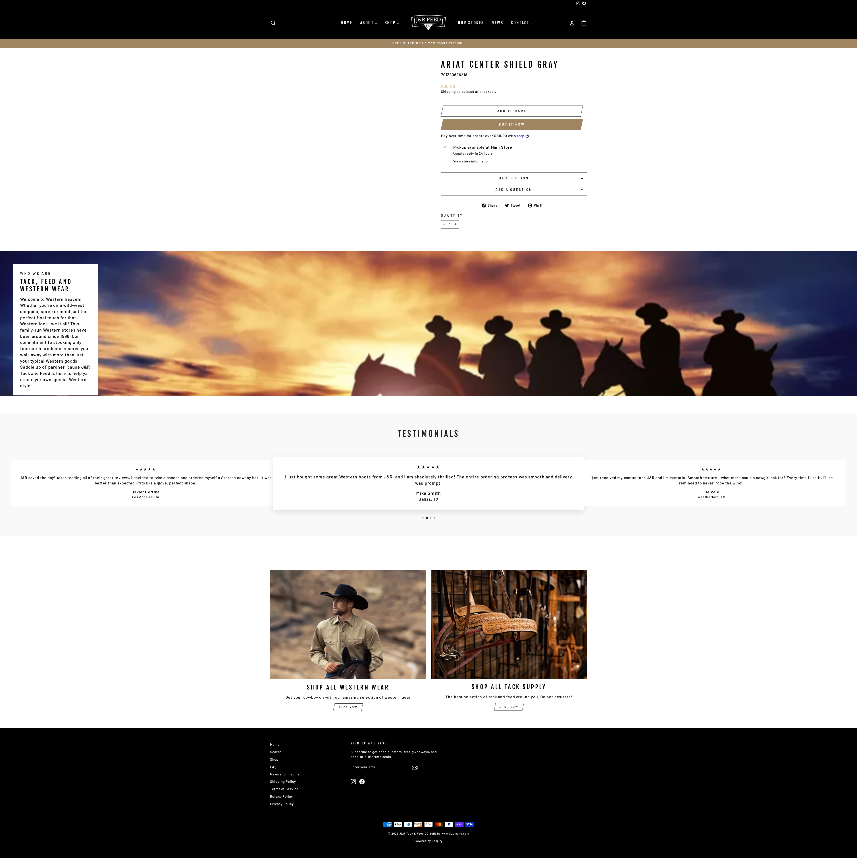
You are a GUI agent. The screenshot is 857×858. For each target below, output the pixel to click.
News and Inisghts (285, 774)
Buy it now (512, 124)
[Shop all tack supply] (509, 624)
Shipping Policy (283, 781)
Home (275, 744)
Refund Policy (281, 796)
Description (514, 178)
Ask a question (513, 189)
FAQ (273, 767)
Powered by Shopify (428, 841)
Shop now (348, 707)
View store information (471, 161)
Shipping (448, 91)
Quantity (452, 215)
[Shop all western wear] (348, 624)
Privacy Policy (282, 804)
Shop (274, 759)
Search (276, 752)
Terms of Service (284, 789)
